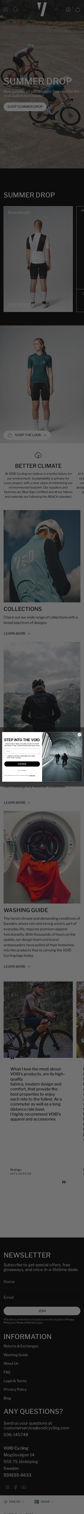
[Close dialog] (79, 734)
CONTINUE (22, 764)
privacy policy (32, 775)
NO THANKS (22, 770)
